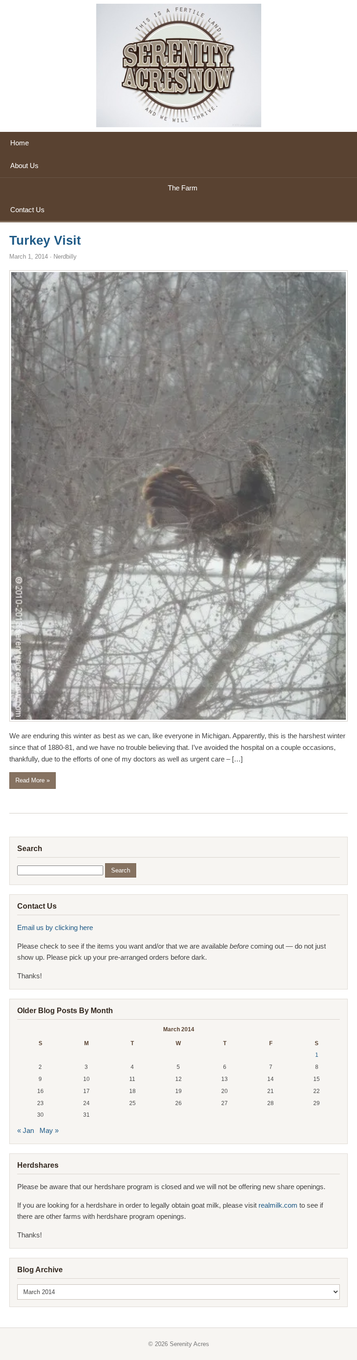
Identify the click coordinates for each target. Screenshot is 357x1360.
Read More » (32, 780)
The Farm (183, 188)
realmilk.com (278, 1205)
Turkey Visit (45, 240)
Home (19, 143)
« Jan (25, 1130)
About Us (24, 165)
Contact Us (27, 210)
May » (49, 1130)
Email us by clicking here (55, 927)
